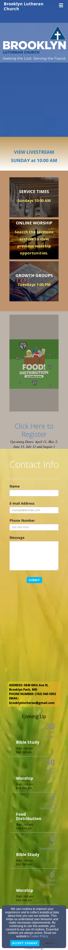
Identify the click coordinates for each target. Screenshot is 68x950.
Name (14, 486)
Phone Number (22, 520)
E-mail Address (21, 503)
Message (17, 537)
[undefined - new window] (34, 364)
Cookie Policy (38, 936)
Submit (34, 580)
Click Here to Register (34, 430)
